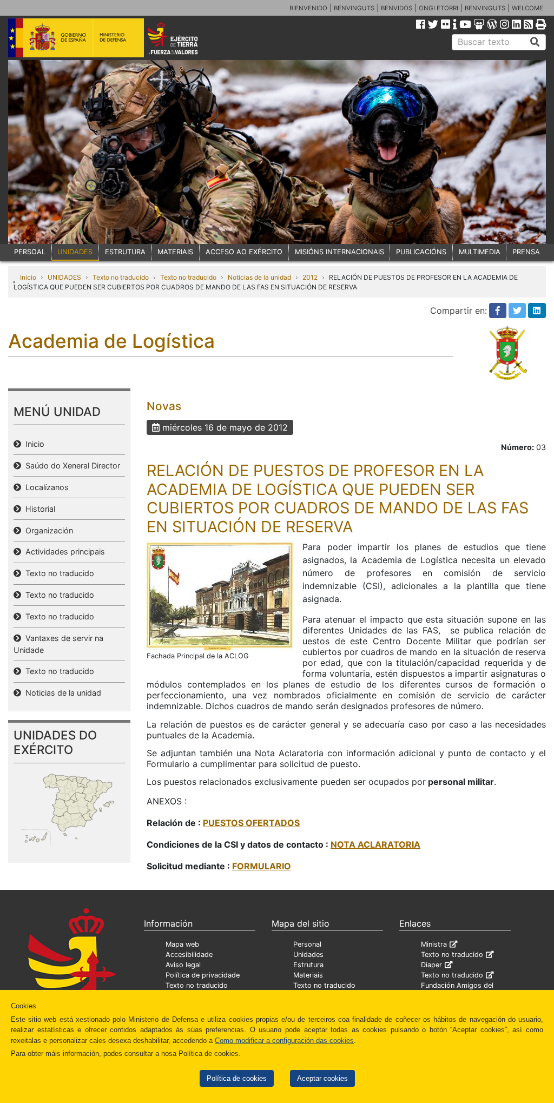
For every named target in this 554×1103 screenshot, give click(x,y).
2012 (310, 277)
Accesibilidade (189, 954)
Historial (38, 508)
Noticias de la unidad (259, 277)
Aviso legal (183, 965)
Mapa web (182, 944)
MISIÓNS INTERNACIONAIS (339, 252)
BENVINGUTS (354, 8)
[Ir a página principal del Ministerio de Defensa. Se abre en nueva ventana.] (76, 37)
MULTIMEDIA (479, 252)
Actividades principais (63, 551)
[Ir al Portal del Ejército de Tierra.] (183, 37)
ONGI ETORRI (438, 8)
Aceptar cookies (322, 1078)
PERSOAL (29, 252)
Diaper (431, 965)
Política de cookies (237, 1078)
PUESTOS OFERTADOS (251, 822)
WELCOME (527, 8)
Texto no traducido (121, 277)
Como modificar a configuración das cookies (284, 1040)
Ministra (434, 944)
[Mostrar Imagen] (220, 595)
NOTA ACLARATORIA (375, 844)
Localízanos (45, 487)
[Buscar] (535, 42)
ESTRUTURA (125, 252)
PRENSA (526, 252)
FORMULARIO (261, 866)
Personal (307, 944)
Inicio (28, 277)
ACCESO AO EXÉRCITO (244, 252)
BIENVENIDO (308, 8)
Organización (47, 530)
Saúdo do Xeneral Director (70, 465)
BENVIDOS (396, 8)
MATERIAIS (175, 252)
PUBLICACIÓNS (421, 252)
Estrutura (308, 965)
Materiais (308, 975)
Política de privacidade (203, 975)
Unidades (308, 954)
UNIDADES (75, 252)
